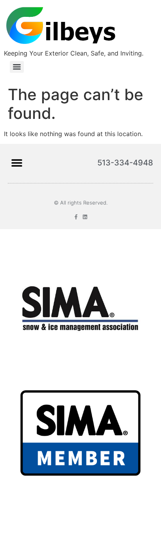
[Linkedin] (85, 216)
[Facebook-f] (76, 216)
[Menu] (17, 67)
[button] (16, 162)
